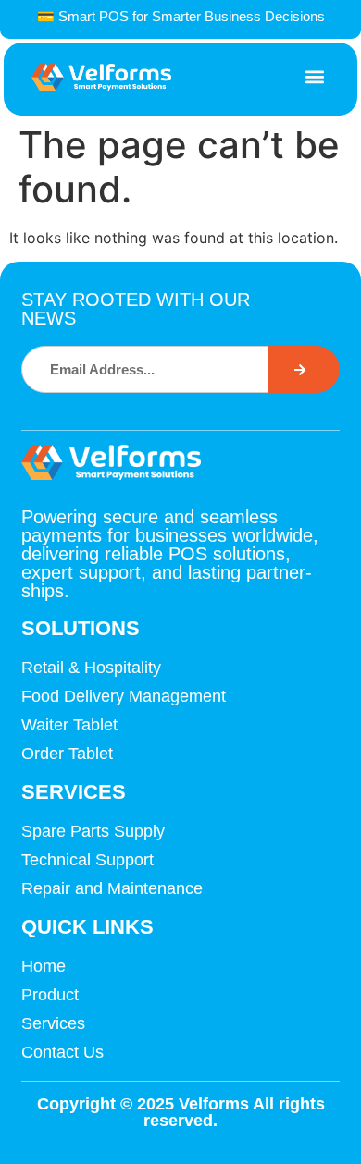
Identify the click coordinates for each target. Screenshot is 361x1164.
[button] (314, 77)
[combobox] (144, 369)
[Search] (303, 369)
